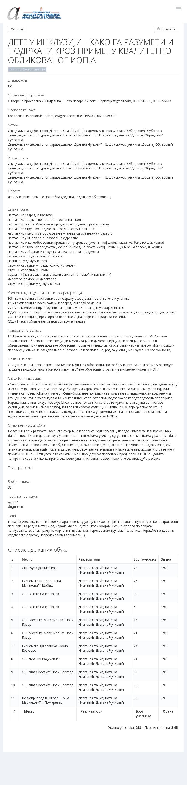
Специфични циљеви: (24, 378)
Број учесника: (19, 481)
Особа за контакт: (22, 110)
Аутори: (13, 125)
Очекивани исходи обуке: (27, 425)
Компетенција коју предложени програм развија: (45, 293)
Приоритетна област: (24, 330)
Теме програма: (20, 467)
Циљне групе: (18, 209)
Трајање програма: (23, 496)
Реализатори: (18, 158)
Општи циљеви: (20, 359)
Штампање (168, 29)
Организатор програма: (26, 95)
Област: (14, 191)
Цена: (12, 516)
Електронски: (18, 80)
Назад (18, 29)
